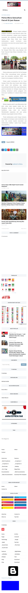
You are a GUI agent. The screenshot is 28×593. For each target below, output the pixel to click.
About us (4, 517)
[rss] (8, 500)
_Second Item (5, 545)
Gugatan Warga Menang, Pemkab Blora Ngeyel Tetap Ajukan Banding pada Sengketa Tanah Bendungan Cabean (17, 353)
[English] (3, 281)
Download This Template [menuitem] (20, 474)
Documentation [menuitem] (5, 472)
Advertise (4, 514)
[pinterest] (20, 478)
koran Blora (4, 389)
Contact (3, 452)
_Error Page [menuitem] (4, 469)
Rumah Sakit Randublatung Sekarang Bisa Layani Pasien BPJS (13, 222)
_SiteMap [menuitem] (16, 466)
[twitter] (20, 497)
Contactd (16, 536)
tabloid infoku (9, 23)
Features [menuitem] (16, 458)
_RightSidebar (17, 551)
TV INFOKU (4, 373)
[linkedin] (20, 505)
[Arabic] (10, 291)
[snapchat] (8, 508)
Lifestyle (4, 556)
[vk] (20, 502)
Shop (3, 559)
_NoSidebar (17, 554)
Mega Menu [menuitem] (17, 469)
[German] (10, 281)
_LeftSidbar (4, 554)
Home (3, 449)
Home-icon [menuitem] (4, 458)
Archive (16, 534)
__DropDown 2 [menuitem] (5, 463)
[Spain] (13, 281)
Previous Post (5, 228)
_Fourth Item (5, 547)
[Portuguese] (13, 286)
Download (16, 559)
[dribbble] (20, 508)
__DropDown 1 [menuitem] (17, 461)
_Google (16, 539)
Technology (4, 539)
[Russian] (10, 286)
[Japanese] (3, 291)
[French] (6, 281)
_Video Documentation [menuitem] (7, 474)
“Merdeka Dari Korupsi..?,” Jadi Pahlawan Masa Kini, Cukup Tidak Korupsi (17, 335)
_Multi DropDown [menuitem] (6, 461)
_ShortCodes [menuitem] (5, 466)
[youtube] (8, 505)
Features (4, 551)
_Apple (3, 542)
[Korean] (6, 291)
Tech (15, 556)
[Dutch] (6, 286)
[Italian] (3, 286)
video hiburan (5, 397)
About (15, 449)
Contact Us (4, 489)
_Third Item (17, 545)
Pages (3, 536)
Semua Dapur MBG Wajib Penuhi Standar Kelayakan (12, 185)
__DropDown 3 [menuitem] (17, 463)
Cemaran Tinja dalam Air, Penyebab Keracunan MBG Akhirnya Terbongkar (16, 344)
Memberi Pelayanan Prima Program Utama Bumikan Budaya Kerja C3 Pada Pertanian (13, 203)
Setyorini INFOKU (6, 15)
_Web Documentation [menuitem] (19, 472)
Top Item (16, 517)
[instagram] (8, 478)
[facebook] (8, 497)
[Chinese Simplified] (13, 291)
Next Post (23, 228)
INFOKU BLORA (5, 381)
